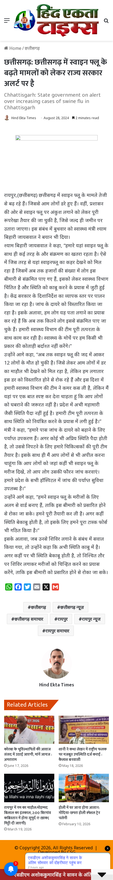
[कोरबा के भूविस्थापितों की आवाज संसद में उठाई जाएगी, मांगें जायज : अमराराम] (29, 730)
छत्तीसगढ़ (32, 48)
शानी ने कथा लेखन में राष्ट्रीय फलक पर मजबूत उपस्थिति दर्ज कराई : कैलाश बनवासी (83, 754)
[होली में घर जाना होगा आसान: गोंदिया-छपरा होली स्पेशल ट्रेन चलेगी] (84, 788)
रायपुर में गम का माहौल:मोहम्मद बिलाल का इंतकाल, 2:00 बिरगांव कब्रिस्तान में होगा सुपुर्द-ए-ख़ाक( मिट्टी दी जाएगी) (27, 815)
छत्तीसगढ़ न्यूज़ (72, 607)
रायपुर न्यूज (91, 619)
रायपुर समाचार (57, 631)
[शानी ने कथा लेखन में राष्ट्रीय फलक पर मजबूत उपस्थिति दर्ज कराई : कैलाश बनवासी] (84, 730)
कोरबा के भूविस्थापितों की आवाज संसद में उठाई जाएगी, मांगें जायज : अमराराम (28, 754)
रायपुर (63, 619)
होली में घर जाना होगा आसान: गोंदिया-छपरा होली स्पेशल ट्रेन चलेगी (79, 812)
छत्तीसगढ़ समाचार (29, 619)
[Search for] (106, 22)
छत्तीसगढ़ (38, 607)
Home (14, 48)
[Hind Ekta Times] (56, 20)
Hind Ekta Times (23, 118)
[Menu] (7, 22)
